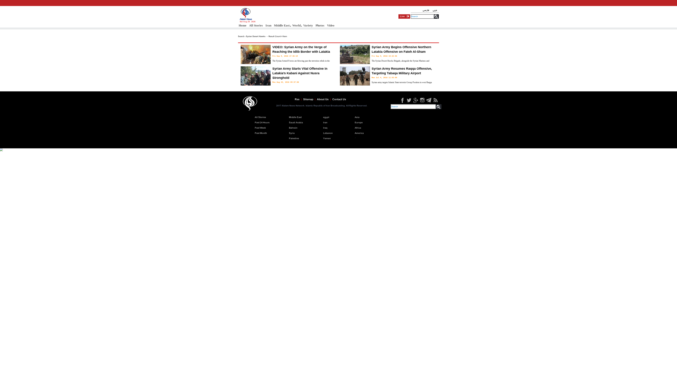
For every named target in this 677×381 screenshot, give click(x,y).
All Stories (256, 25)
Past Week (260, 128)
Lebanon (328, 133)
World (296, 25)
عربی (435, 10)
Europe (359, 123)
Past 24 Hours (262, 123)
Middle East (282, 25)
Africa (358, 128)
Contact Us (339, 99)
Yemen (327, 138)
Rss (297, 99)
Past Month (261, 133)
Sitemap (308, 99)
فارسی (426, 10)
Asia (357, 117)
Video (330, 25)
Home (242, 25)
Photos (320, 25)
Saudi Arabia (296, 123)
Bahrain (293, 128)
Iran (268, 25)
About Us (323, 99)
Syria (292, 133)
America (359, 133)
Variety (308, 25)
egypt (326, 117)
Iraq (325, 128)
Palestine (294, 138)
